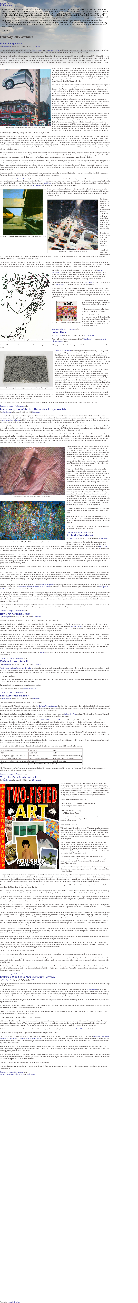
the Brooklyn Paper (70, 714)
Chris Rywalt (6, 46)
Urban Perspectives (11, 43)
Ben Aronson (37, 185)
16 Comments (36, 617)
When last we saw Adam (63, 351)
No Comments (89, 335)
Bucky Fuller (103, 546)
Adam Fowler (60, 332)
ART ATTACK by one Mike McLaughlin (52, 720)
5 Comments (36, 46)
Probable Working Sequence (48, 706)
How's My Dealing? (77, 626)
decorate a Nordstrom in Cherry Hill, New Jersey (34, 587)
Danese (17, 420)
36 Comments (35, 980)
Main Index (14, 1074)
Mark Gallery (21, 179)
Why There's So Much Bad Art (18, 777)
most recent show (7, 420)
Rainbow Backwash (29, 689)
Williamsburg (60, 284)
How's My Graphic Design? (16, 614)
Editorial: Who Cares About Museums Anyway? (27, 977)
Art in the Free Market (79, 535)
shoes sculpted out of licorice (76, 1029)
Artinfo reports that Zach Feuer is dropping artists (15, 668)
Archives (22, 1074)
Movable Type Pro (14, 1302)
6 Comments (36, 412)
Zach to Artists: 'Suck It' (14, 661)
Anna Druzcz (89, 282)
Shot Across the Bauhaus (14, 695)
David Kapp (48, 183)
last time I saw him (54, 50)
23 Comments (36, 780)
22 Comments (36, 664)
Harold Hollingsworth (47, 584)
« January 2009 (5, 1074)
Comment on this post (59, 329)
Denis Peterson (37, 50)
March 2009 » (30, 1074)
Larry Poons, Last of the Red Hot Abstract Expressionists (33, 409)
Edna (42, 652)
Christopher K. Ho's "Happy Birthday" (30, 1038)
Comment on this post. (7, 406)
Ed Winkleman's (91, 989)
